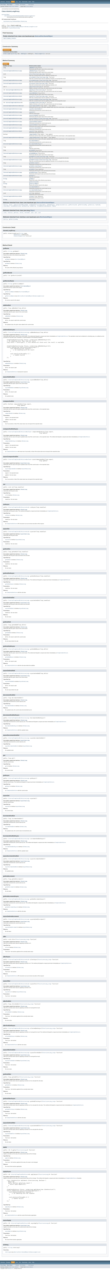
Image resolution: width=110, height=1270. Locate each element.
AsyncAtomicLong (7, 21)
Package (8, 1)
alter (30, 74)
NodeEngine (24, 53)
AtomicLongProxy (7, 53)
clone (4, 212)
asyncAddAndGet (33, 93)
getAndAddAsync (33, 153)
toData (54, 206)
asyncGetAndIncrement (35, 121)
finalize (10, 212)
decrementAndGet (33, 140)
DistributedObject (16, 21)
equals (10, 204)
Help (33, 1)
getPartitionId (33, 182)
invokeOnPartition (16, 206)
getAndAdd (32, 150)
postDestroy (25, 206)
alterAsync (32, 83)
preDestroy (33, 206)
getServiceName (33, 183)
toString (31, 199)
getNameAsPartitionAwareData (37, 204)
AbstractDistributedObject (15, 26)
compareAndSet (33, 134)
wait (32, 212)
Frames (17, 4)
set (30, 193)
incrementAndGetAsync (35, 190)
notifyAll (27, 212)
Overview (3, 1)
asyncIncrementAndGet (35, 128)
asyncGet (31, 112)
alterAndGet (32, 77)
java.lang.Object (5, 14)
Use (17, 1)
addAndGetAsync (33, 70)
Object (32, 210)
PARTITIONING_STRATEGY (9, 38)
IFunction (35, 74)
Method (16, 6)
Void (20, 83)
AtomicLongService (29, 15)
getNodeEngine (51, 204)
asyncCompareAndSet (34, 105)
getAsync (31, 175)
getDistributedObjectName (21, 204)
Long (20, 70)
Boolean (21, 105)
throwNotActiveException (44, 206)
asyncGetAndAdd (33, 115)
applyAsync (32, 90)
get (30, 147)
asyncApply (32, 102)
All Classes (31, 4)
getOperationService (61, 204)
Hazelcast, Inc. (11, 1268)
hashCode (97, 204)
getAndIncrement (33, 163)
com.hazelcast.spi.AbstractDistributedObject (14, 15)
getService (91, 204)
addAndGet (32, 67)
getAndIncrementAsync (35, 166)
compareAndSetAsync (34, 137)
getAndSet (32, 169)
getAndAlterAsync (34, 159)
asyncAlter (32, 96)
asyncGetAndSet (33, 124)
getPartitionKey (82, 204)
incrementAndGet (33, 186)
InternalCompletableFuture (10, 70)
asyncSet (31, 131)
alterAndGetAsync (34, 80)
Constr (13, 6)
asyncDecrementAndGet (35, 109)
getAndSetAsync (33, 172)
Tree (20, 1)
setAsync (31, 196)
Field (10, 6)
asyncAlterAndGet (34, 99)
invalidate (6, 206)
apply (30, 86)
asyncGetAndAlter (34, 118)
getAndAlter (32, 156)
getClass (16, 212)
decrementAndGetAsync (35, 143)
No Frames (22, 4)
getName (31, 178)
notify (21, 212)
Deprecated (24, 1)
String (15, 53)
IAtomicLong (24, 21)
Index (29, 1)
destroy (5, 204)
